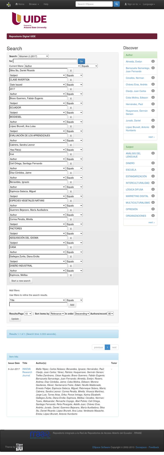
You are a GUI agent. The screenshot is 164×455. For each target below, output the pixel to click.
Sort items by (42, 313)
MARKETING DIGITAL (137, 196)
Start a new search (20, 280)
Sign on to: (133, 4)
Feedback (154, 447)
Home (21, 4)
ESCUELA (131, 169)
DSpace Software (101, 447)
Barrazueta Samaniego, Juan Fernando (138, 69)
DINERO (130, 163)
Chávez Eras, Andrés (136, 84)
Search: (13, 56)
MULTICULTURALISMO (138, 202)
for (10, 61)
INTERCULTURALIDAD (137, 182)
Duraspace (141, 447)
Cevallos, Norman (135, 77)
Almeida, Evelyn (134, 61)
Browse (33, 4)
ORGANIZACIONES (136, 215)
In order (69, 313)
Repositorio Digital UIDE (22, 36)
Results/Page (16, 313)
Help (46, 4)
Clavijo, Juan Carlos (136, 91)
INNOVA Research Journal (27, 372)
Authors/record (98, 313)
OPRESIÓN (132, 209)
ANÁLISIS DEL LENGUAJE (133, 155)
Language (148, 4)
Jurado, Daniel (133, 120)
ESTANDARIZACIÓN (136, 176)
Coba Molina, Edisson (137, 97)
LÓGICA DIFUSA (134, 189)
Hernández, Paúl (134, 104)
